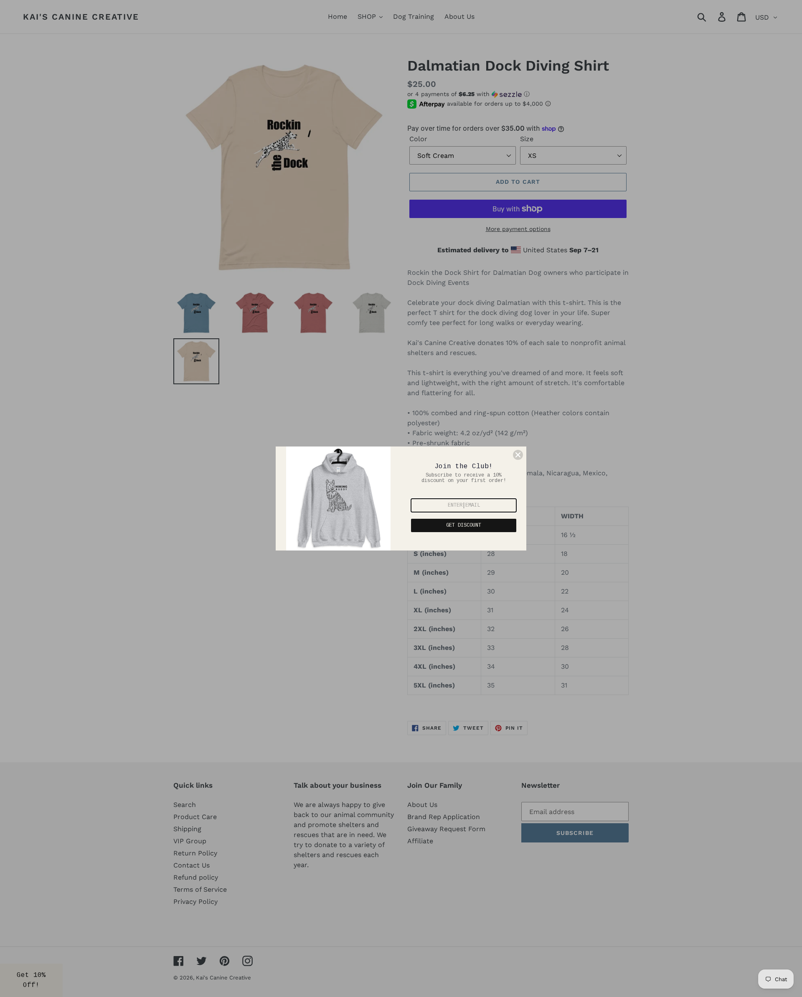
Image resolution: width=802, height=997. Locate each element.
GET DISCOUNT (463, 525)
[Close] (518, 455)
